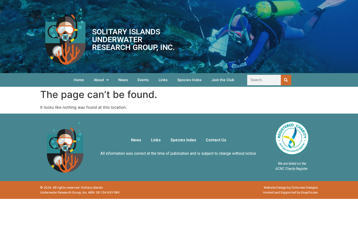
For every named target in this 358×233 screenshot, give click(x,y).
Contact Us (216, 140)
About (99, 80)
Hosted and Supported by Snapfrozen (290, 192)
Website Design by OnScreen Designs (291, 187)
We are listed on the (292, 163)
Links (163, 80)
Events (143, 80)
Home (79, 80)
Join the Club (222, 80)
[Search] (286, 80)
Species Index (189, 80)
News (123, 80)
